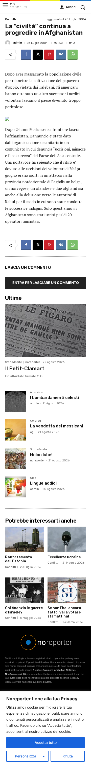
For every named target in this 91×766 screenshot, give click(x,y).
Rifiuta (67, 756)
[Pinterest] (49, 55)
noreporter (32, 362)
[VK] (61, 55)
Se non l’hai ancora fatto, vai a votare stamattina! (64, 612)
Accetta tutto (46, 742)
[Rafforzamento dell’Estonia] (24, 539)
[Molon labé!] (15, 458)
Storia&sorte (13, 362)
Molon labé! (41, 454)
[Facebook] (26, 55)
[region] (45, 728)
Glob (33, 478)
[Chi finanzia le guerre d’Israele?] (24, 590)
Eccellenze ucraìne (64, 557)
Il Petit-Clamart (24, 369)
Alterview (36, 392)
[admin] (8, 42)
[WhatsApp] (72, 55)
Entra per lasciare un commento (45, 282)
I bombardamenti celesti (54, 397)
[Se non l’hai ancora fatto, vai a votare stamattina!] (67, 590)
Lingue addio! (43, 483)
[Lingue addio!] (15, 487)
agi (32, 432)
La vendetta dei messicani (56, 426)
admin (17, 42)
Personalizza (25, 756)
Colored (35, 420)
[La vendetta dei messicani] (15, 429)
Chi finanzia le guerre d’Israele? (24, 610)
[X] (38, 55)
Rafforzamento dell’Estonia (18, 559)
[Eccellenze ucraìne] (67, 539)
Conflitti (10, 19)
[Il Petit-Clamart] (45, 330)
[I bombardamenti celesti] (15, 401)
